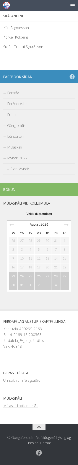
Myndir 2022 (17, 157)
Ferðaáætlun (17, 103)
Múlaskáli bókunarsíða (20, 405)
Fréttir (12, 114)
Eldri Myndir (19, 168)
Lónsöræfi (15, 136)
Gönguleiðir (16, 125)
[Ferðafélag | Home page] (8, 5)
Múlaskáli (14, 147)
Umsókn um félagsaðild (22, 380)
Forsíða (13, 92)
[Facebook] (72, 76)
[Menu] (72, 5)
